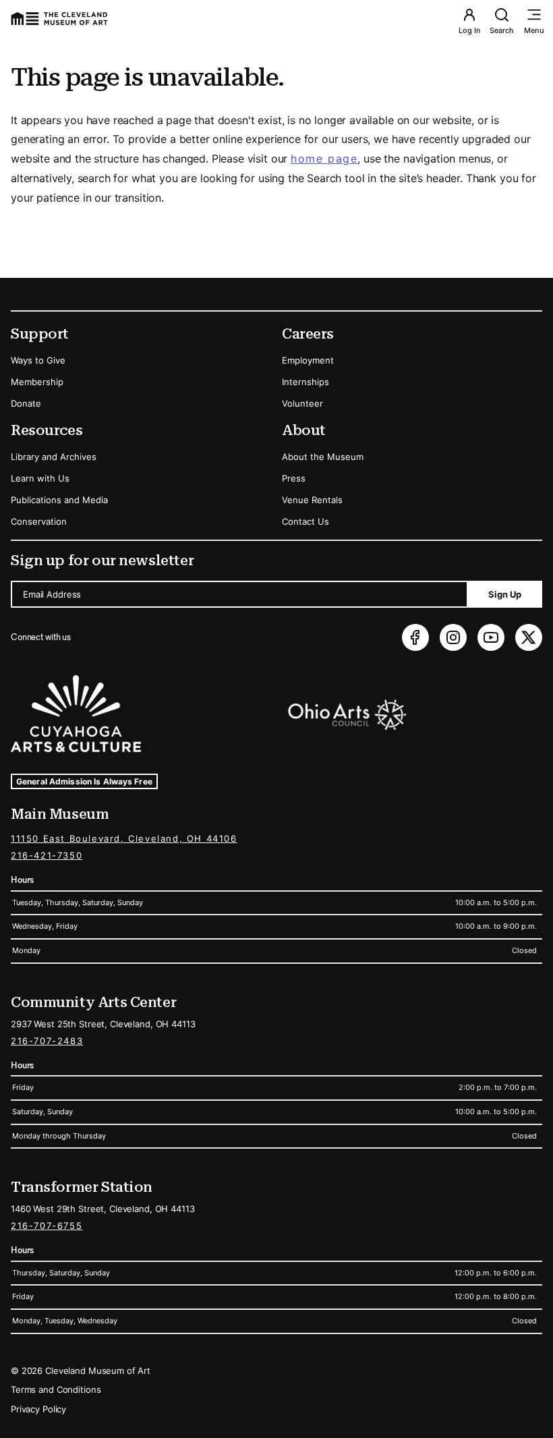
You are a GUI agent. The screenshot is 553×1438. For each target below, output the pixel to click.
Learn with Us (40, 478)
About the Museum (322, 456)
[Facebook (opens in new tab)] (415, 637)
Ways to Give (38, 360)
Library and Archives (53, 456)
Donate (26, 403)
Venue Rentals (312, 499)
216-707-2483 (47, 1040)
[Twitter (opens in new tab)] (528, 637)
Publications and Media (59, 499)
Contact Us (305, 521)
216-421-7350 (46, 855)
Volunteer (302, 403)
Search (502, 30)
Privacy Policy (38, 1409)
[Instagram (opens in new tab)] (453, 637)
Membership (37, 381)
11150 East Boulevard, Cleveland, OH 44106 (124, 838)
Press (293, 478)
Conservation (39, 521)
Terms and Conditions (55, 1389)
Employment (308, 360)
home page (324, 158)
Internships (305, 381)
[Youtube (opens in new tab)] (490, 637)
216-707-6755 (46, 1225)
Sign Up (504, 594)
